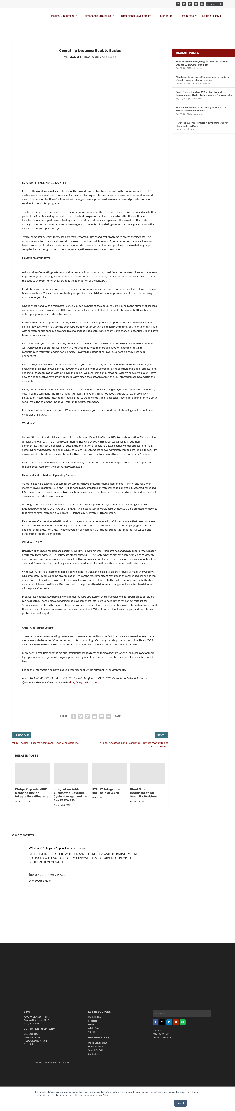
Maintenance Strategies (97, 15)
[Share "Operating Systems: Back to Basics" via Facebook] (73, 716)
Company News (196, 114)
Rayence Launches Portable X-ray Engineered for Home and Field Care (202, 124)
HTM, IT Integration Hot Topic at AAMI (107, 791)
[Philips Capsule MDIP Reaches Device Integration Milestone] (32, 773)
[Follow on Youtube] (176, 1022)
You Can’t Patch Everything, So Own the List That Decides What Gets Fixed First (202, 63)
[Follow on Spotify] (183, 1022)
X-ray (191, 129)
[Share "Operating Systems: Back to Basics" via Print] (108, 716)
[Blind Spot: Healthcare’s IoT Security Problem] (147, 773)
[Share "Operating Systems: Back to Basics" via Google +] (87, 716)
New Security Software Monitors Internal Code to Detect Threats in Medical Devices (202, 78)
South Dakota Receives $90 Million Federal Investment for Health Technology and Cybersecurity (204, 94)
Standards (166, 15)
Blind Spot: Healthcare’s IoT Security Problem (143, 792)
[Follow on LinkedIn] (169, 1022)
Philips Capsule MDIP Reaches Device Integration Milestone (32, 792)
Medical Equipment (62, 15)
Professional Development (135, 15)
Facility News (195, 98)
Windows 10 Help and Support (47, 848)
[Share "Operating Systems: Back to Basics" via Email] (101, 716)
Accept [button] (180, 1103)
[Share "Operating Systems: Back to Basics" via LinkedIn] (94, 716)
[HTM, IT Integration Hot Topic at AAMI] (109, 773)
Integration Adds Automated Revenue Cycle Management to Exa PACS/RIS (70, 794)
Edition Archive (211, 15)
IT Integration (89, 56)
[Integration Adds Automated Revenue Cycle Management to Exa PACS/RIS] (71, 773)
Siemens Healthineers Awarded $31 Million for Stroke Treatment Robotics (201, 109)
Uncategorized (196, 68)
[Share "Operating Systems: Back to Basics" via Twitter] (80, 716)
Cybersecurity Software (199, 83)
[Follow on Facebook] (155, 1022)
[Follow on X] (162, 1022)
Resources (187, 15)
